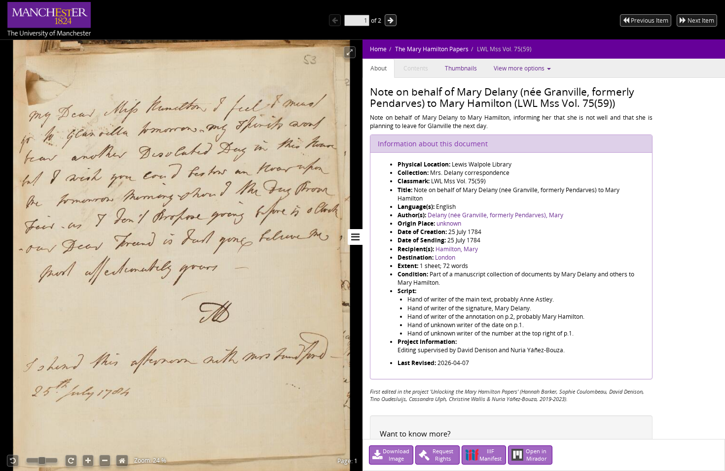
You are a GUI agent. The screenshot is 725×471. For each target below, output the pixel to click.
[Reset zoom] (122, 461)
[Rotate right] (71, 461)
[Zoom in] (88, 461)
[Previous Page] (335, 20)
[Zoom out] (104, 461)
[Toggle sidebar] (355, 237)
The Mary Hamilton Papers (432, 49)
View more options (520, 68)
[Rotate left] (13, 461)
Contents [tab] (415, 68)
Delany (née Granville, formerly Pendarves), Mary (495, 215)
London (445, 257)
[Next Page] (391, 20)
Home (378, 49)
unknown (448, 223)
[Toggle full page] (350, 52)
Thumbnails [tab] (461, 68)
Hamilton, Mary (456, 249)
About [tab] (378, 68)
